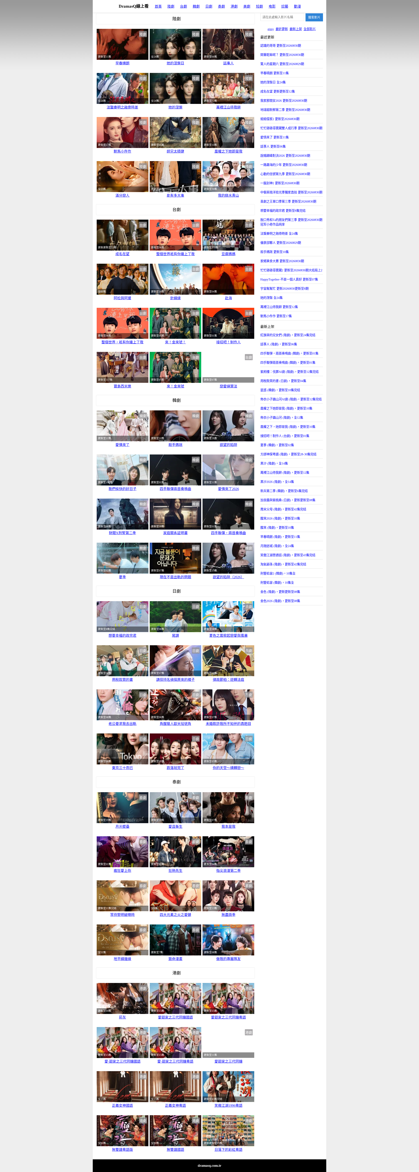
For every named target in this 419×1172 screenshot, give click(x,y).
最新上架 (296, 29)
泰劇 (221, 6)
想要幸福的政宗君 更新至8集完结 (283, 210)
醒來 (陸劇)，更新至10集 (277, 527)
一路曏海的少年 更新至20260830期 (283, 165)
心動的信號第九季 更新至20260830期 (285, 174)
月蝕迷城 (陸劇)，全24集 (277, 546)
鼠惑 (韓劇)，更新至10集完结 (280, 390)
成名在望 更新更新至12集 (277, 91)
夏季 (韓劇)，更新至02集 (277, 445)
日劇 (208, 6)
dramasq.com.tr (209, 1165)
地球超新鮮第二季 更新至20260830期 (285, 110)
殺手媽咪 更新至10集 (274, 252)
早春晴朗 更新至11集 (274, 73)
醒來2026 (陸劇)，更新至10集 (280, 518)
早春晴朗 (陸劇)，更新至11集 (280, 537)
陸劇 (170, 6)
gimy (271, 29)
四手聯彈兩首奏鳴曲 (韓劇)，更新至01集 (287, 362)
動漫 (297, 6)
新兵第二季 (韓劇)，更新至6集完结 (284, 491)
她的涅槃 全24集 (271, 297)
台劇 (183, 6)
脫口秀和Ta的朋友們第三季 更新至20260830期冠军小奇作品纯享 (291, 222)
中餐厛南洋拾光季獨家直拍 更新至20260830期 (291, 192)
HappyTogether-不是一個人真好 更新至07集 (289, 279)
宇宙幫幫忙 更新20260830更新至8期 (284, 288)
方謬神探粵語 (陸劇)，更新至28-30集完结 (288, 454)
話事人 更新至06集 (273, 146)
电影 (272, 6)
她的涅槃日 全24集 (273, 82)
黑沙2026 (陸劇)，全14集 (277, 482)
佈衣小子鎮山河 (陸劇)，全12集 (281, 417)
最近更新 (282, 29)
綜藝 (284, 6)
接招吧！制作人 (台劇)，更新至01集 (284, 436)
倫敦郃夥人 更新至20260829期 (280, 242)
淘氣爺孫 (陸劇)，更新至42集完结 (283, 564)
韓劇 (196, 6)
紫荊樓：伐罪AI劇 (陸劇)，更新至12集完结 (289, 371)
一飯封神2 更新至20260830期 (279, 183)
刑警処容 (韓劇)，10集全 (277, 582)
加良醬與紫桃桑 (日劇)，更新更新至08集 (287, 500)
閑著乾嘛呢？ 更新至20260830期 (282, 55)
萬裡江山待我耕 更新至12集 (279, 307)
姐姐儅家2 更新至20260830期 (279, 119)
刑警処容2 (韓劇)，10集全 (277, 573)
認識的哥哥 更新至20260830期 (280, 45)
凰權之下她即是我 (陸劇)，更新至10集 (286, 408)
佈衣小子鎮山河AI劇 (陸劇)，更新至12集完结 (291, 399)
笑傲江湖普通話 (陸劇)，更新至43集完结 (287, 555)
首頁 (158, 6)
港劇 (234, 6)
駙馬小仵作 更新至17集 (276, 316)
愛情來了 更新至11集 (274, 137)
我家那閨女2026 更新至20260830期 (283, 100)
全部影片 (310, 29)
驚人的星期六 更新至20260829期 (282, 64)
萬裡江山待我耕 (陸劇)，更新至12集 (284, 472)
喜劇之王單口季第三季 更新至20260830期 (288, 201)
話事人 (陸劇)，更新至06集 (278, 344)
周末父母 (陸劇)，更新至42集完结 (283, 509)
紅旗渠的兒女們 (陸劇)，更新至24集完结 (287, 335)
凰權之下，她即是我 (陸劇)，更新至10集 (287, 427)
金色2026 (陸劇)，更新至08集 (280, 601)
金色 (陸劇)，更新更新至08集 (280, 592)
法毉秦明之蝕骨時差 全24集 (279, 233)
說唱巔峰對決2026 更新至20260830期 (285, 155)
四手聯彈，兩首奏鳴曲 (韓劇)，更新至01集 (289, 353)
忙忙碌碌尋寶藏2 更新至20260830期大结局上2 (291, 270)
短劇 (259, 6)
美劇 (246, 6)
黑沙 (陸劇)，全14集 (274, 463)
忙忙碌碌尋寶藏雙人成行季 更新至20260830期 (291, 128)
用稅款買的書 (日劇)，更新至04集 (283, 381)
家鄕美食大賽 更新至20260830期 (282, 261)
